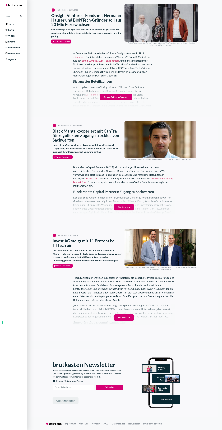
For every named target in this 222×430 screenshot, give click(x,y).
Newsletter (13, 47)
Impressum (70, 423)
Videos (11, 35)
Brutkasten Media (152, 423)
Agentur (12, 59)
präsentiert (79, 57)
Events (11, 41)
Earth (10, 29)
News (11, 23)
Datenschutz (118, 423)
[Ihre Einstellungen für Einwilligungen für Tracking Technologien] (2, 322)
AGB (106, 423)
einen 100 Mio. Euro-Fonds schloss (100, 60)
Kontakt (96, 423)
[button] (61, 42)
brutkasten (92, 178)
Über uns (83, 423)
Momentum (13, 53)
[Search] (21, 16)
